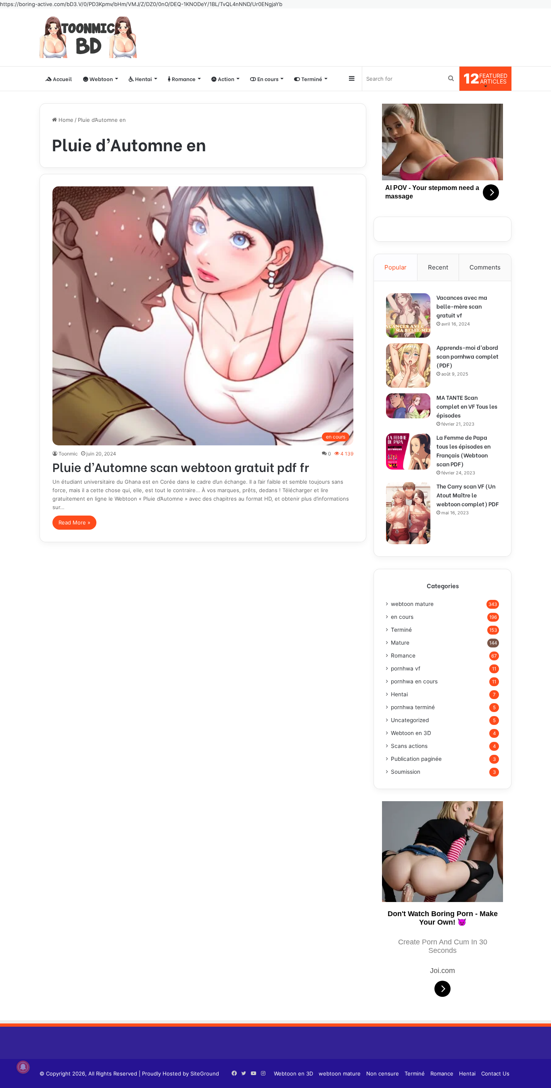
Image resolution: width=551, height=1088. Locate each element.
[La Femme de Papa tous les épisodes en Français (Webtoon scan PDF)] (408, 451)
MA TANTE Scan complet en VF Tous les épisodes (466, 406)
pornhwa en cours (414, 681)
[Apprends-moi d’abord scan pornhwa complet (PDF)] (408, 365)
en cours (402, 617)
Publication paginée (416, 759)
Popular (395, 267)
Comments (485, 267)
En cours (267, 78)
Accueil (62, 78)
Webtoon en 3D (411, 733)
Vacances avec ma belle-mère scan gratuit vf (461, 306)
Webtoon (100, 78)
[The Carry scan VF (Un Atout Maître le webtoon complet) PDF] (408, 513)
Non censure (382, 1073)
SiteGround (204, 1073)
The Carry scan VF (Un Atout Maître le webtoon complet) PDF (467, 495)
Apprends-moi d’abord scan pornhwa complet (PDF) (467, 356)
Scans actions (409, 746)
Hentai (143, 78)
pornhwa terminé (413, 707)
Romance (183, 78)
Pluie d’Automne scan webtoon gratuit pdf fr (180, 466)
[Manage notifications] (23, 1067)
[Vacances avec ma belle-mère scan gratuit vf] (408, 315)
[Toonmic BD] (88, 37)
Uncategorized (410, 720)
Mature (400, 642)
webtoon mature (412, 604)
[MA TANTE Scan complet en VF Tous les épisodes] (408, 405)
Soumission (405, 771)
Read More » (74, 522)
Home (65, 120)
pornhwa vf (405, 668)
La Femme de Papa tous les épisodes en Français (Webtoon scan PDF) (463, 450)
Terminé (311, 78)
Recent (438, 267)
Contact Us (495, 1073)
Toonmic (68, 454)
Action (225, 78)
